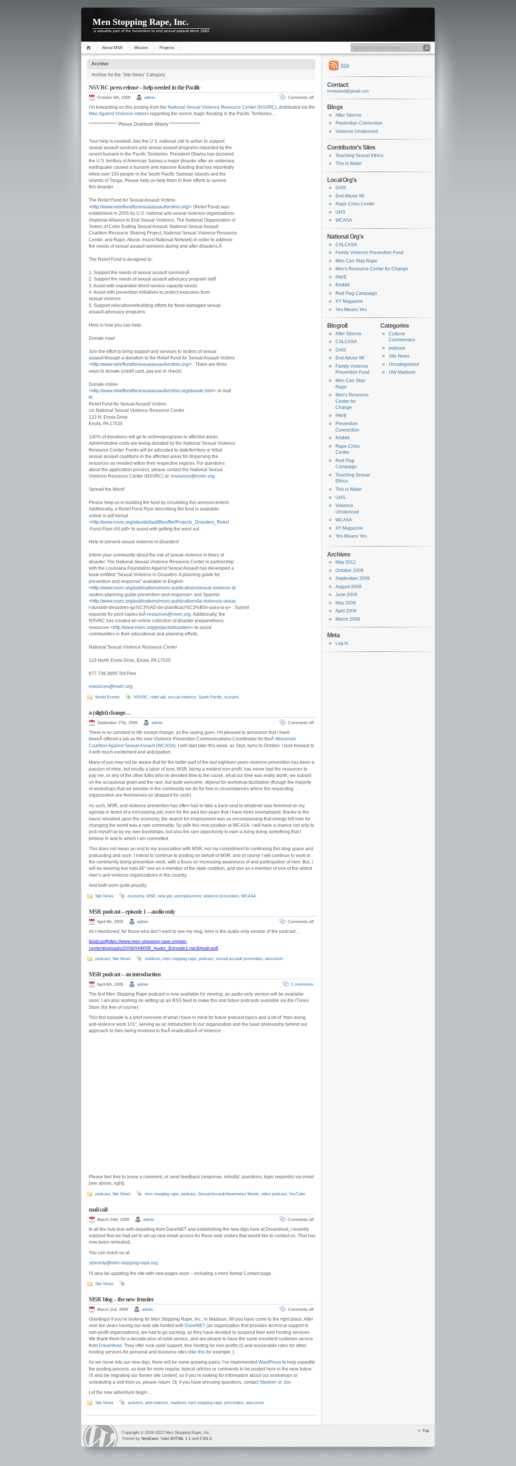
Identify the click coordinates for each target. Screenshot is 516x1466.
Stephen (268, 1382)
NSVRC (267, 107)
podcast (102, 958)
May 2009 (345, 603)
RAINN (342, 285)
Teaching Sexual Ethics (359, 155)
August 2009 (348, 586)
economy (136, 896)
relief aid (157, 697)
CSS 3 (206, 1438)
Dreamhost (110, 1345)
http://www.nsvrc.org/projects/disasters (152, 627)
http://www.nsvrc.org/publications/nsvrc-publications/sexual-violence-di (163, 587)
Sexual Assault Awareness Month (228, 1194)
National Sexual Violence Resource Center (212, 107)
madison (152, 958)
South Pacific (210, 697)
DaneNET (195, 1325)
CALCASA (346, 244)
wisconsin (274, 958)
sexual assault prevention (239, 958)
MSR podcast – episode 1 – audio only (132, 911)
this (201, 1352)
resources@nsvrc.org (193, 476)
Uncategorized (404, 364)
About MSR (112, 47)
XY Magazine (349, 301)
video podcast (274, 1194)
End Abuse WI (349, 196)
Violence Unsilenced (356, 131)
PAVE (341, 277)
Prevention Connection (359, 123)
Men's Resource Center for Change (371, 268)
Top (425, 1430)
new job (165, 896)
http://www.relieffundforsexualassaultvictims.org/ (140, 207)
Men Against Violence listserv (119, 113)
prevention (234, 1402)
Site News (104, 896)
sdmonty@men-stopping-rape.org (123, 1263)
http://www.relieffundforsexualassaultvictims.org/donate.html (152, 390)
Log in (341, 643)
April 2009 (346, 611)
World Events (107, 697)
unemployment (187, 896)
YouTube (297, 1194)
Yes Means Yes (351, 309)
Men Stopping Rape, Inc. (140, 22)
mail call (98, 1209)
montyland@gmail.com (348, 91)
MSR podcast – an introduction (125, 974)
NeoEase (149, 1438)
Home (89, 48)
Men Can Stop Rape (356, 261)
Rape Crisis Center (355, 204)
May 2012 (345, 562)
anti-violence (156, 1402)
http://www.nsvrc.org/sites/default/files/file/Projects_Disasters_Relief (160, 522)
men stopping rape (179, 958)
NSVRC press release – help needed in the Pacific (145, 87)
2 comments (302, 984)
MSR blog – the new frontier (121, 1299)
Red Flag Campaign (356, 293)
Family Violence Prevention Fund (369, 252)
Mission (141, 47)
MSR (151, 896)
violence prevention (221, 896)
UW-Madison (402, 372)
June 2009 (346, 594)
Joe (287, 1382)
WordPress (269, 1362)
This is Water (348, 163)
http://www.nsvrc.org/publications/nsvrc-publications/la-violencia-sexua (163, 601)
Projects (167, 47)
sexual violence (182, 697)
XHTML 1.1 (180, 1438)
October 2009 (349, 570)
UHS (340, 212)
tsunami (231, 697)
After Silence (348, 115)
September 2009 (352, 578)
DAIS (340, 187)
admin (149, 97)
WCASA (166, 745)
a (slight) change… (110, 712)
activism (135, 1402)
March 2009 (347, 619)
